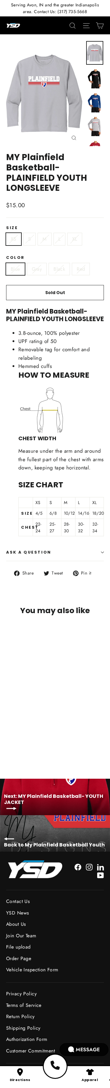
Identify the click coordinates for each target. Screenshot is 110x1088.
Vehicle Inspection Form (32, 969)
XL (74, 238)
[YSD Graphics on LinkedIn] (100, 867)
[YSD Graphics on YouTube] (100, 875)
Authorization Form (26, 1039)
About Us (16, 924)
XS (13, 238)
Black (59, 269)
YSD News (17, 912)
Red (81, 269)
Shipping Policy (23, 1028)
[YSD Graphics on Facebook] (78, 867)
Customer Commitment (30, 1050)
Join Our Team (21, 935)
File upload (18, 946)
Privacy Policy (21, 993)
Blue (15, 269)
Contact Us (18, 901)
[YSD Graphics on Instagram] (89, 867)
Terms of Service (24, 1005)
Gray (37, 269)
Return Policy (20, 1016)
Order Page (18, 958)
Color (15, 257)
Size (12, 227)
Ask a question (28, 552)
